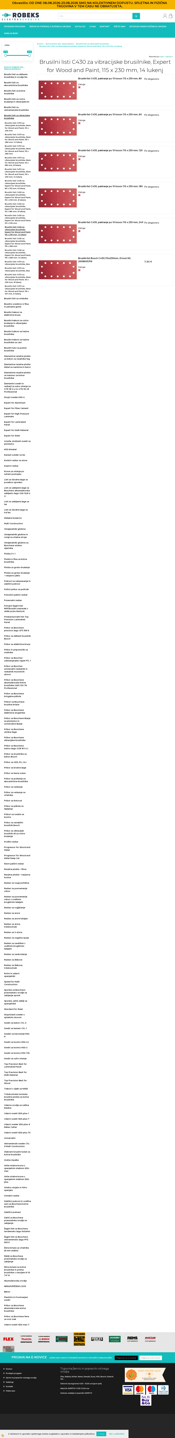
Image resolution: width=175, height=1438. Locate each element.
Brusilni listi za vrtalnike (16, 298)
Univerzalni (9, 1138)
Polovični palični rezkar (16, 595)
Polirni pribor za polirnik (16, 589)
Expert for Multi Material (16, 430)
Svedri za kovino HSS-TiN (17, 1053)
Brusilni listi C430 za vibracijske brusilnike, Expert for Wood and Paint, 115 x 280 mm (18, 242)
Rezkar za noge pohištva (16, 883)
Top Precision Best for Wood (15, 1081)
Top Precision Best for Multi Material (15, 1073)
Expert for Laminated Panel (15, 423)
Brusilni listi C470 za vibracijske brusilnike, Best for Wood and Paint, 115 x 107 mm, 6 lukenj (18, 290)
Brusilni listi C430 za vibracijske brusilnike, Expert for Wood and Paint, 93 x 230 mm (18, 219)
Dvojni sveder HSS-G (14, 397)
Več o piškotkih (116, 1434)
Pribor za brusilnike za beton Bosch (15, 755)
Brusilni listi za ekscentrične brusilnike (16, 84)
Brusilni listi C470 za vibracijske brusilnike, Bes (17, 263)
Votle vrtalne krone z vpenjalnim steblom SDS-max (17, 1168)
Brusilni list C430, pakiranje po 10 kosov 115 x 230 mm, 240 (110, 222)
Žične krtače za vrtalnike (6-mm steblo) (16, 1249)
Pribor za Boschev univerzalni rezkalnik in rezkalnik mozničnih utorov (15, 670)
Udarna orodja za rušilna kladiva (16, 1106)
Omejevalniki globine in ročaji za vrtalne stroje (16, 535)
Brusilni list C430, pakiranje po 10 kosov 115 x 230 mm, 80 (110, 78)
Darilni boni (11, 33)
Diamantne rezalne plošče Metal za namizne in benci (17, 365)
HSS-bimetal (10, 449)
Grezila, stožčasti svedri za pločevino (17, 442)
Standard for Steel (13, 1009)
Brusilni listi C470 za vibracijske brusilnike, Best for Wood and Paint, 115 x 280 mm (18, 150)
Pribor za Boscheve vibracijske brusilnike (14, 738)
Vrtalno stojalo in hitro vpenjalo (15, 1188)
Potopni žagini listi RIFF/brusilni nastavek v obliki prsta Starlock (16, 609)
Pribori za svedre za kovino (14, 815)
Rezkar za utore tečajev (16, 918)
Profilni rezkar (11, 842)
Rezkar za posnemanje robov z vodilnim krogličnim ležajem (15, 899)
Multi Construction (13, 523)
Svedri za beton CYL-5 (15, 1023)
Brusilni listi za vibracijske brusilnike (17, 116)
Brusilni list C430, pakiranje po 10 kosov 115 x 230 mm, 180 (110, 186)
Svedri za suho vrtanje (15, 1058)
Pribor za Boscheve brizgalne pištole (14, 695)
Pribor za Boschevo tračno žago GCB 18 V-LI (16, 747)
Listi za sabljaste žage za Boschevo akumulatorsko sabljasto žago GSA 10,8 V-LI (17, 492)
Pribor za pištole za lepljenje (14, 807)
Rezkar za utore (12, 913)
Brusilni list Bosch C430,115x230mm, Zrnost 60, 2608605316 (104, 260)
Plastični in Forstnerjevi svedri (16, 1298)
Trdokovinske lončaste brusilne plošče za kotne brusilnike (16, 1097)
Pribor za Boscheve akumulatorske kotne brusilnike (15, 1308)
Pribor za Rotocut (13, 800)
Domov (40, 44)
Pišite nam (119, 26)
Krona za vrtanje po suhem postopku (14, 472)
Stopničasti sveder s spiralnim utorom (14, 1016)
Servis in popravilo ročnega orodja (50, 26)
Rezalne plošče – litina (15, 869)
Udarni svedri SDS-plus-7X (17, 1132)
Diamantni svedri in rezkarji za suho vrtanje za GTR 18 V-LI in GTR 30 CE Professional (17, 387)
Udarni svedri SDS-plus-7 (16, 1119)
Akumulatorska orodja (15, 1281)
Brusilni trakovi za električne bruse (13, 313)
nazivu (168, 57)
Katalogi (80, 26)
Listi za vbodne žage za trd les (16, 511)
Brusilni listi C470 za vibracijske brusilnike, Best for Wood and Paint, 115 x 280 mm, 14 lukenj (18, 138)
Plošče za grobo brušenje (17, 567)
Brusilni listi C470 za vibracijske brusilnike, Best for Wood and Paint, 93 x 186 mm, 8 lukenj (18, 161)
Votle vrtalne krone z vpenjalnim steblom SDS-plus (17, 1179)
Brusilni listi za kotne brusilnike (14, 92)
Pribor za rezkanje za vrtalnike (14, 793)
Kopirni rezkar (11, 466)
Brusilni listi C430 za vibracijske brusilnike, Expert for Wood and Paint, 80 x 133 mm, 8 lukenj (18, 184)
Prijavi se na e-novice (126, 1358)
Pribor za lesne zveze (15, 773)
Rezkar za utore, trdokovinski (12, 925)
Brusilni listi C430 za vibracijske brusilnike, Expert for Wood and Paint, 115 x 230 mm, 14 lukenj (18, 231)
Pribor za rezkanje (13, 787)
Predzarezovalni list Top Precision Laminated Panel (16, 620)
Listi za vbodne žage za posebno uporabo (16, 481)
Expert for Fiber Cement (16, 408)
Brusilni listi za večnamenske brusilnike (16, 108)
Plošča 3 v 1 (9, 553)
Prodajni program (14, 26)
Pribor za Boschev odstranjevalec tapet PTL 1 (17, 659)
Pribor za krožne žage (15, 767)
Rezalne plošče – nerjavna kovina (17, 876)
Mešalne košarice (13, 518)
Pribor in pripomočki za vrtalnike (16, 651)
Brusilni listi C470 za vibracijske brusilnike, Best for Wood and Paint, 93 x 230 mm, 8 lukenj (18, 278)
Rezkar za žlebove (13, 960)
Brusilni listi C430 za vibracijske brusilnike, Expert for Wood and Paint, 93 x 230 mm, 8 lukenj (18, 196)
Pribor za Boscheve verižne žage (14, 730)
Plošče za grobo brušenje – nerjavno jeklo (17, 574)
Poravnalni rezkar (13, 600)
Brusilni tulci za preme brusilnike (15, 349)
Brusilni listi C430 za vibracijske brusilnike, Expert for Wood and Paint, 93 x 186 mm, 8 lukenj (18, 208)
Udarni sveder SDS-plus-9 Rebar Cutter (17, 1125)
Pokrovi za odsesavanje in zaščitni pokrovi (17, 582)
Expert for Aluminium (14, 403)
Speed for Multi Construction (12, 983)
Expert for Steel (12, 435)
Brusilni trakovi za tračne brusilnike (16, 332)
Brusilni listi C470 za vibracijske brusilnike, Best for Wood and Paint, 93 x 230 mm (18, 127)
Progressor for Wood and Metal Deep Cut (17, 856)
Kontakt (105, 26)
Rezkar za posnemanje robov (15, 889)
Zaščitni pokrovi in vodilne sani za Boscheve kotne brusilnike (17, 1204)
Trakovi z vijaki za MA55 (16, 1088)
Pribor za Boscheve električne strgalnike (14, 711)
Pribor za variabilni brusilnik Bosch (13, 824)
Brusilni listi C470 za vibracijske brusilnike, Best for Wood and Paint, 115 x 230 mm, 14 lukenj (18, 173)
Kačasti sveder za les (14, 455)
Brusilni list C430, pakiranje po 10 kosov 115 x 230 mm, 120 (110, 150)
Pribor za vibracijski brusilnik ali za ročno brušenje (14, 834)
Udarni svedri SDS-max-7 (16, 1324)
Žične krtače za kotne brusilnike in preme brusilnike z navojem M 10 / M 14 (17, 1271)
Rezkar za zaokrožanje (15, 954)
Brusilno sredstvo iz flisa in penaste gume (16, 305)
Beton (7, 1292)
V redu (101, 1434)
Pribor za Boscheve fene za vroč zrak (16, 1317)
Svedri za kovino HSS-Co (16, 1042)
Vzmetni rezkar (11, 1195)
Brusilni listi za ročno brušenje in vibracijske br (16, 100)
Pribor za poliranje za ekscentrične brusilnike (16, 780)
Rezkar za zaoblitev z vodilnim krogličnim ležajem (14, 946)
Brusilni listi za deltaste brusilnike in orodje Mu (15, 75)
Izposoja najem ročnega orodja (147, 26)
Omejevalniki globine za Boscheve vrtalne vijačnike (16, 545)
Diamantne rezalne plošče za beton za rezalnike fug (17, 357)
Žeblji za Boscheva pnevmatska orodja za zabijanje (15, 1259)
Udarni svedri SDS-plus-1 (16, 1113)
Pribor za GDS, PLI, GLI (15, 762)
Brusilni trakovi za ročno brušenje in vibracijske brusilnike (16, 323)
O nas (92, 26)
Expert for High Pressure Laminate (16, 415)
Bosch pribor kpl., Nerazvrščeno (60, 44)
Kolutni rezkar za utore (15, 460)
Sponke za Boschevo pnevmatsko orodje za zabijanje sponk (15, 993)
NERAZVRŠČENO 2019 (15, 1286)
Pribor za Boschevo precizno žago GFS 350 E (16, 629)
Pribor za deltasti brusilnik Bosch (17, 637)
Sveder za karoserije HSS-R (17, 1035)
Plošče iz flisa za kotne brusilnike (15, 560)
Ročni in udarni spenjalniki (11, 974)
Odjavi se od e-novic (150, 1358)
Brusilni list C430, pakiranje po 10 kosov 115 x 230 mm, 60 (110, 114)
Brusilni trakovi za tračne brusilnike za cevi (16, 341)
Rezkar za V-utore (13, 932)
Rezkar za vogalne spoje (16, 938)
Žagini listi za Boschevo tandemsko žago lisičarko (17, 1230)
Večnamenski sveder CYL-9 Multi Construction (17, 1145)
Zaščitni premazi (12, 1212)
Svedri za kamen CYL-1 (15, 1028)
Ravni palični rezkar (14, 863)
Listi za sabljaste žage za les (16, 503)
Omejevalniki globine (15, 529)
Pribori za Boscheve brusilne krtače (14, 703)
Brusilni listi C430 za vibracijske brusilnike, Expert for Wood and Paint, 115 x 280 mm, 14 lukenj (18, 254)
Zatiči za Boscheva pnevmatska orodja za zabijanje (15, 1220)
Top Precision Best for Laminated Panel (15, 1065)
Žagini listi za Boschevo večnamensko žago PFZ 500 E (16, 1240)
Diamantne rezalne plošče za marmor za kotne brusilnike (17, 375)
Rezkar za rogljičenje (14, 907)
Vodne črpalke (11, 1160)
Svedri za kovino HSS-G (16, 1047)
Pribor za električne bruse (17, 644)
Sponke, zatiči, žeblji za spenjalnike (15, 1002)
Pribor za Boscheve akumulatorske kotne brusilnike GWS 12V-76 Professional (15, 684)
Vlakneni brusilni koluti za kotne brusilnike (17, 1153)
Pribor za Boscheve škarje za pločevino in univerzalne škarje (17, 721)
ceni (161, 57)
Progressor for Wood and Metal (17, 848)
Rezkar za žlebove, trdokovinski (13, 966)
